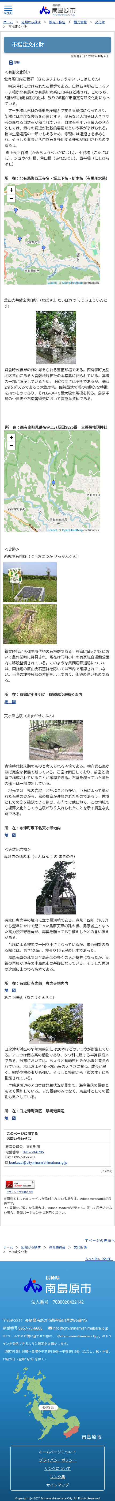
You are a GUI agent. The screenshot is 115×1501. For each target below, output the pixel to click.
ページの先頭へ (102, 1241)
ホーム (8, 22)
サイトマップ (57, 1485)
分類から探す (31, 22)
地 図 (10, 702)
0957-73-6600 (30, 1328)
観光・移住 (57, 22)
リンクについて (57, 1468)
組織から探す (31, 1247)
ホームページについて (57, 1452)
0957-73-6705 (33, 1152)
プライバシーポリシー (57, 1460)
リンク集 (57, 1477)
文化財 (100, 22)
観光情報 (80, 22)
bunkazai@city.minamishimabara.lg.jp (37, 1163)
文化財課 (80, 1247)
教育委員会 (57, 1247)
